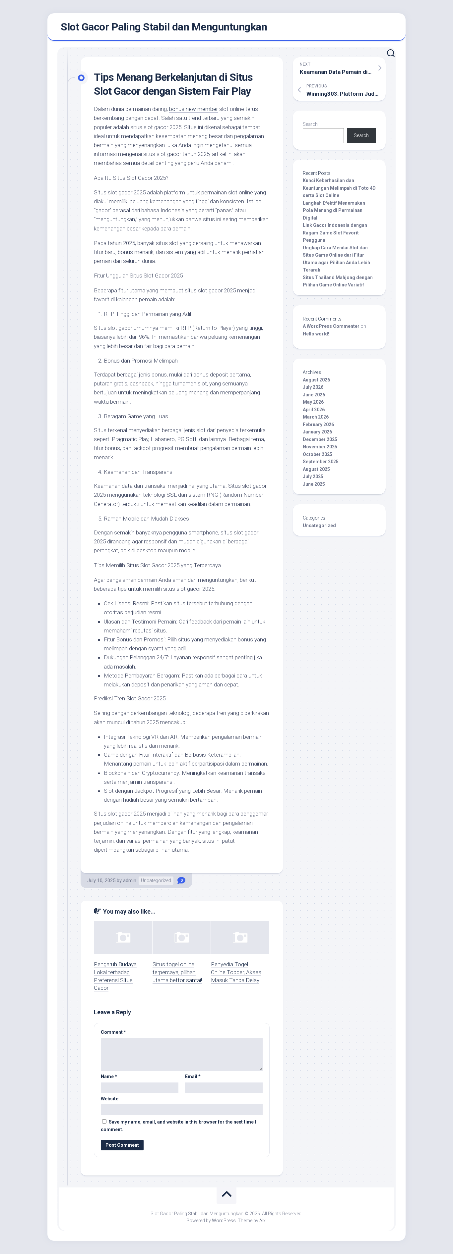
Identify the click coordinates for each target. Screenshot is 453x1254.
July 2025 (313, 476)
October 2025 (317, 454)
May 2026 (313, 402)
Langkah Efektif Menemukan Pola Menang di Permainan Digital (334, 210)
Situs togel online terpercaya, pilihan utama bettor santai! (177, 972)
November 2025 (320, 446)
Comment (113, 1032)
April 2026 (314, 409)
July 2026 (313, 387)
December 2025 (320, 439)
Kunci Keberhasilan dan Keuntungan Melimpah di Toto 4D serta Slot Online (339, 188)
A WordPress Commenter (331, 326)
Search (310, 124)
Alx (262, 1220)
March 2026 (316, 417)
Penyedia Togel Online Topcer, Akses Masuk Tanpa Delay (236, 972)
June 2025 (314, 484)
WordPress (224, 1220)
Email (193, 1076)
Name (109, 1076)
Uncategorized (156, 880)
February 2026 (318, 424)
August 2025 (316, 469)
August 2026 (316, 379)
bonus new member (193, 109)
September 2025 (321, 461)
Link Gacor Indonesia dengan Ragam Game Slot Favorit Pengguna (335, 233)
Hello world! (316, 333)
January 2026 (317, 431)
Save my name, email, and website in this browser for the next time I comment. (178, 1125)
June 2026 (314, 394)
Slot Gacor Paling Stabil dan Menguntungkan (164, 27)
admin (129, 880)
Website (109, 1098)
